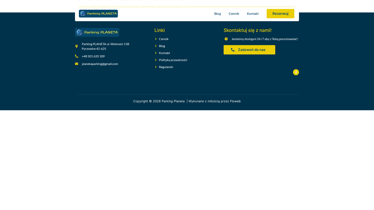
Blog (217, 14)
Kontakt (253, 14)
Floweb (235, 101)
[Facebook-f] (296, 72)
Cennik (234, 14)
